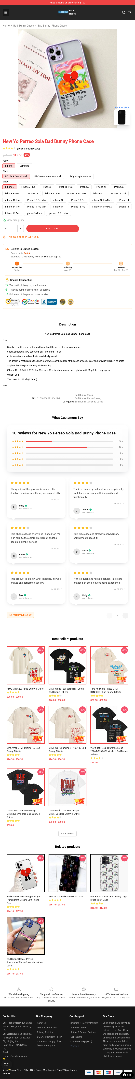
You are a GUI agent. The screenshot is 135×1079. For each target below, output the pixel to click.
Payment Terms (78, 1027)
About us (41, 1023)
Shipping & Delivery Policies (84, 1023)
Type (5, 160)
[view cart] (129, 13)
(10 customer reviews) (28, 148)
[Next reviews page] (125, 616)
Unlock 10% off (7, 1064)
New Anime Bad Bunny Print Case (66, 896)
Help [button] (129, 1075)
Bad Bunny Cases (23, 25)
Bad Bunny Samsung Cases (89, 401)
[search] (124, 13)
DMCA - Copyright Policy (49, 1036)
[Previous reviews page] (109, 616)
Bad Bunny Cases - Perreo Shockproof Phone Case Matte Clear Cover (25, 962)
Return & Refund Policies (82, 1032)
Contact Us (76, 1036)
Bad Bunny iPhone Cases (52, 25)
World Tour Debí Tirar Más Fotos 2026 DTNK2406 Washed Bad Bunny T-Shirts (109, 751)
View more (67, 833)
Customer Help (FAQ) (81, 1041)
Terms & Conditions (47, 1027)
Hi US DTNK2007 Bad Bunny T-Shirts (25, 688)
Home (6, 25)
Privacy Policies (45, 1032)
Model (6, 181)
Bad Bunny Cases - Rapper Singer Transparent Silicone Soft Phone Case (23, 899)
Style (5, 171)
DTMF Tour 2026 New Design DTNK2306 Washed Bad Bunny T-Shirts (23, 813)
